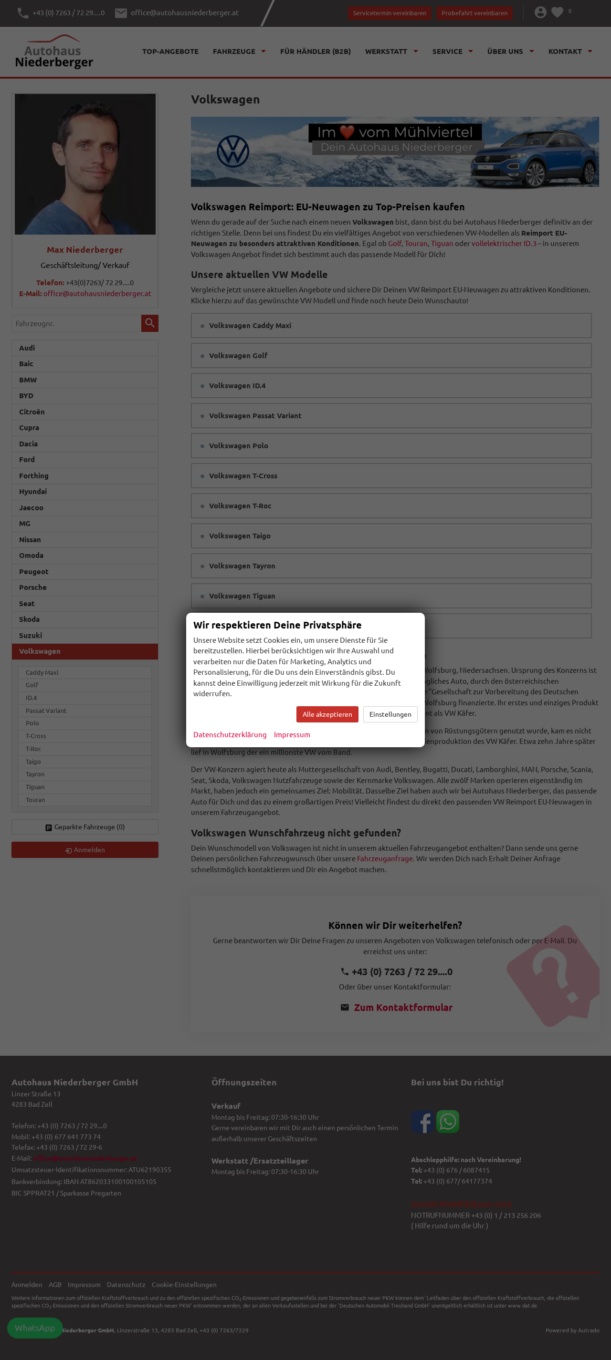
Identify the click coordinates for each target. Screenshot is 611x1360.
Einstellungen (390, 714)
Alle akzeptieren (327, 714)
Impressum (292, 735)
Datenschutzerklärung (230, 735)
